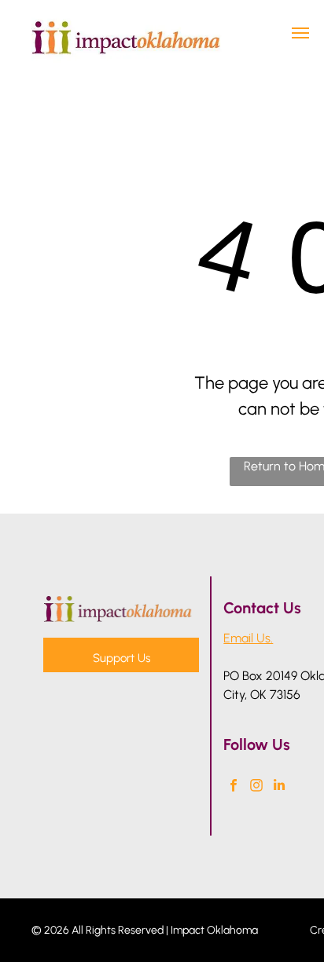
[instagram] (256, 787)
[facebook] (233, 787)
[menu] (300, 33)
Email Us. (248, 638)
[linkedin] (279, 787)
